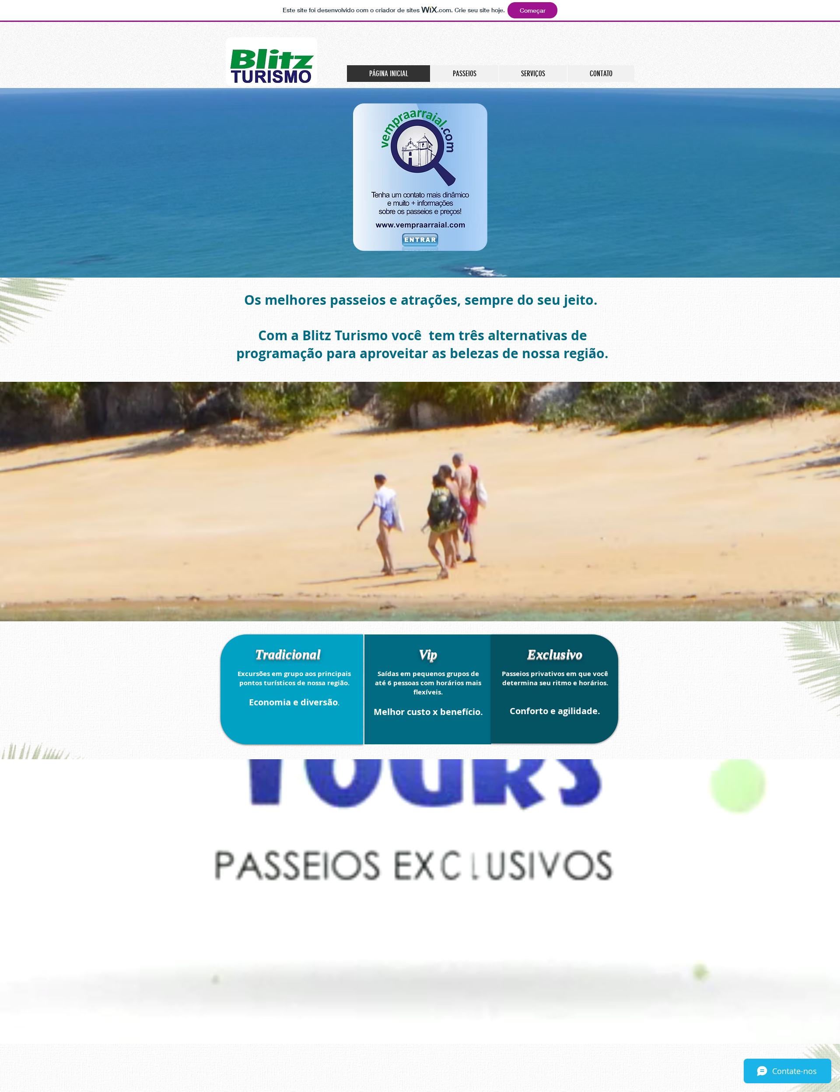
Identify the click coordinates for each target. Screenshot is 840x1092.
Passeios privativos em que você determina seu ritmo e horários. (555, 678)
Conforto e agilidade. (555, 711)
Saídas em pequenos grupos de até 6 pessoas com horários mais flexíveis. (428, 683)
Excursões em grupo (270, 673)
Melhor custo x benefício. (428, 712)
